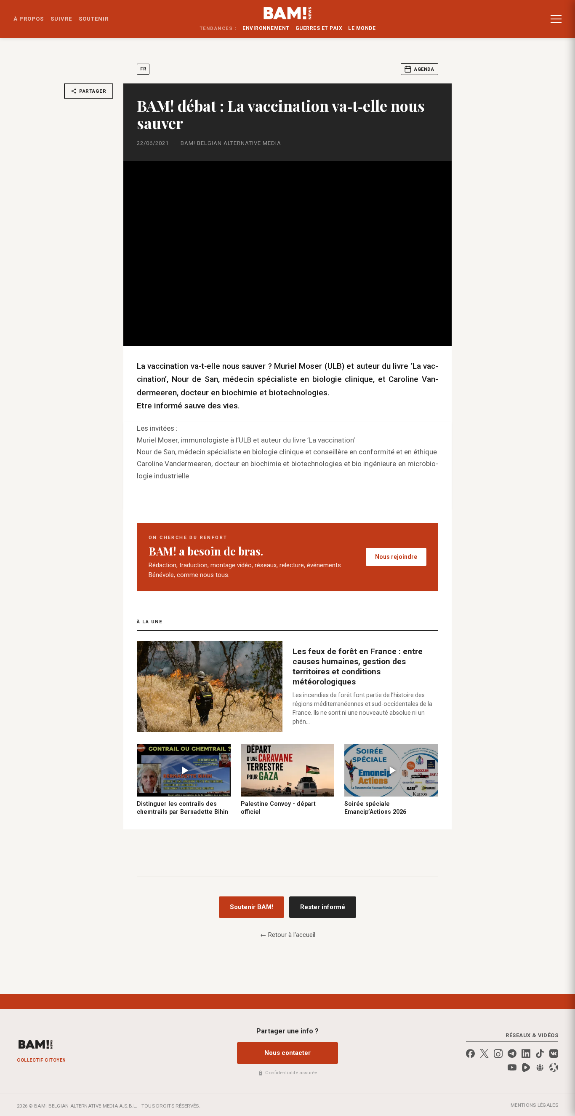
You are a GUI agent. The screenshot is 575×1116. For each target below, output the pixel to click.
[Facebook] (470, 1053)
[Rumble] (526, 1067)
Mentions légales (534, 1105)
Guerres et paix (319, 28)
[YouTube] (512, 1067)
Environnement (266, 28)
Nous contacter (287, 1053)
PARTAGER (92, 91)
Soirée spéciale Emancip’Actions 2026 (375, 807)
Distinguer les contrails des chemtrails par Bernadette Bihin (182, 807)
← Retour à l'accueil (287, 935)
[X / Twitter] (484, 1053)
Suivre (61, 19)
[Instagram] (498, 1053)
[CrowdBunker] (539, 1067)
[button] (556, 19)
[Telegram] (512, 1053)
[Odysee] (553, 1067)
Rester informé (322, 907)
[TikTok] (539, 1053)
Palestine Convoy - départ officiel (278, 807)
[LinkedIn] (526, 1053)
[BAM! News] (288, 13)
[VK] (553, 1053)
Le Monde (361, 28)
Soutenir (94, 19)
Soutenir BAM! (251, 907)
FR (143, 69)
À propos (28, 19)
